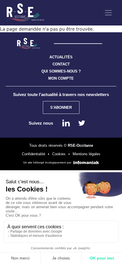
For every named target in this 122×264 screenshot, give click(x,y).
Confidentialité (33, 154)
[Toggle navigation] (108, 12)
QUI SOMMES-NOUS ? (61, 71)
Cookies (59, 154)
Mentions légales (86, 154)
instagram (81, 123)
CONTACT (61, 64)
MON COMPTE (61, 78)
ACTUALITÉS (61, 57)
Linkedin (66, 123)
